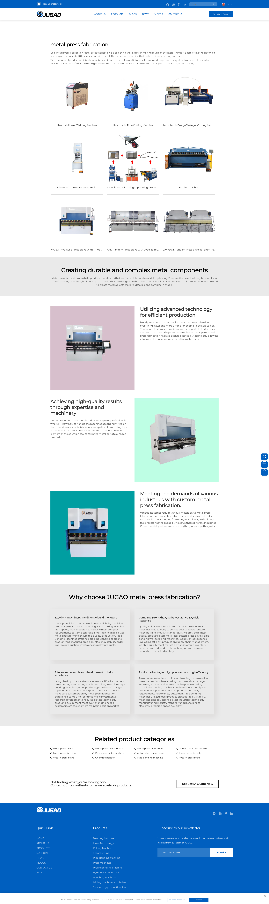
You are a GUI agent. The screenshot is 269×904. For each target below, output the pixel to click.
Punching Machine (104, 877)
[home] (49, 812)
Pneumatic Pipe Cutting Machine (133, 125)
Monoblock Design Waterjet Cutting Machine (190, 125)
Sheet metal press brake (193, 748)
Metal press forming (64, 753)
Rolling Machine (102, 848)
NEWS (145, 14)
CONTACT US (175, 14)
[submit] (214, 4)
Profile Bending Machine (107, 867)
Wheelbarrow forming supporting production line (137, 187)
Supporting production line (109, 887)
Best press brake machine (109, 753)
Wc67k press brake (63, 757)
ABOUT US (99, 14)
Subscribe (221, 852)
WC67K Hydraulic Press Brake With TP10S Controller (82, 249)
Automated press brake (150, 753)
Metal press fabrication (150, 748)
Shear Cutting (101, 853)
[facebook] (167, 3)
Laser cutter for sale (190, 753)
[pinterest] (179, 3)
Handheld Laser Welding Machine (77, 125)
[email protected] (52, 4)
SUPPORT (42, 853)
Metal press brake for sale (109, 748)
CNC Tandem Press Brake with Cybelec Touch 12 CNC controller (144, 249)
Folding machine (189, 187)
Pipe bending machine (150, 757)
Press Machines (102, 862)
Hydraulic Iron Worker (106, 872)
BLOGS (133, 14)
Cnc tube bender (105, 757)
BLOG (39, 872)
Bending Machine (103, 838)
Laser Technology (103, 843)
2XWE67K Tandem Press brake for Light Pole (189, 249)
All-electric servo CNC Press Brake (77, 187)
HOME (40, 838)
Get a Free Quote (220, 14)
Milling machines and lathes (109, 882)
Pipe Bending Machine (106, 857)
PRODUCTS (117, 14)
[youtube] (173, 3)
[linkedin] (185, 3)
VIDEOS (159, 14)
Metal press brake (63, 748)
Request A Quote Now (197, 783)
